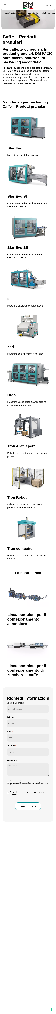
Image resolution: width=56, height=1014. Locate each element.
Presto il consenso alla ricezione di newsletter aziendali (28, 793)
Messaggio (12, 760)
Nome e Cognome (16, 703)
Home (6, 13)
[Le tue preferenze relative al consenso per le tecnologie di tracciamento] (51, 1009)
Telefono (11, 746)
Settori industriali (18, 13)
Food (29, 13)
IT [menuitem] (47, 5)
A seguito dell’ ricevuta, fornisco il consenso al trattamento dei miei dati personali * (29, 783)
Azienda (11, 717)
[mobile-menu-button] (4, 5)
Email (10, 731)
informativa (25, 781)
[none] (49, 5)
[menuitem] (49, 5)
